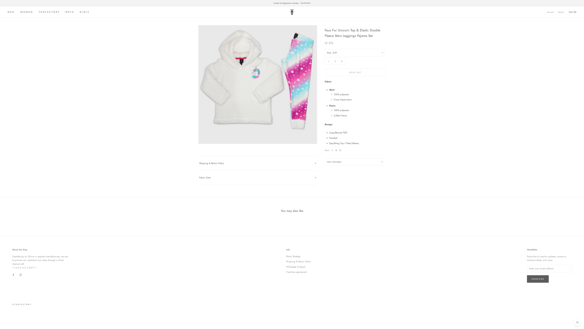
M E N (11, 12)
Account (550, 12)
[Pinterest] (340, 150)
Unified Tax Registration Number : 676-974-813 (292, 3)
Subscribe (537, 279)
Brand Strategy (293, 256)
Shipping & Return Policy (211, 163)
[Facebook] (332, 150)
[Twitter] (336, 150)
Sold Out (355, 72)
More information (334, 161)
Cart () (572, 12)
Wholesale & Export (295, 267)
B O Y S (69, 12)
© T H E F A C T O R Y (21, 304)
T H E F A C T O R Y (49, 12)
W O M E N (26, 12)
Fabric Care (205, 177)
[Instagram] (20, 275)
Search (561, 12)
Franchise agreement (296, 272)
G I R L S (84, 12)
